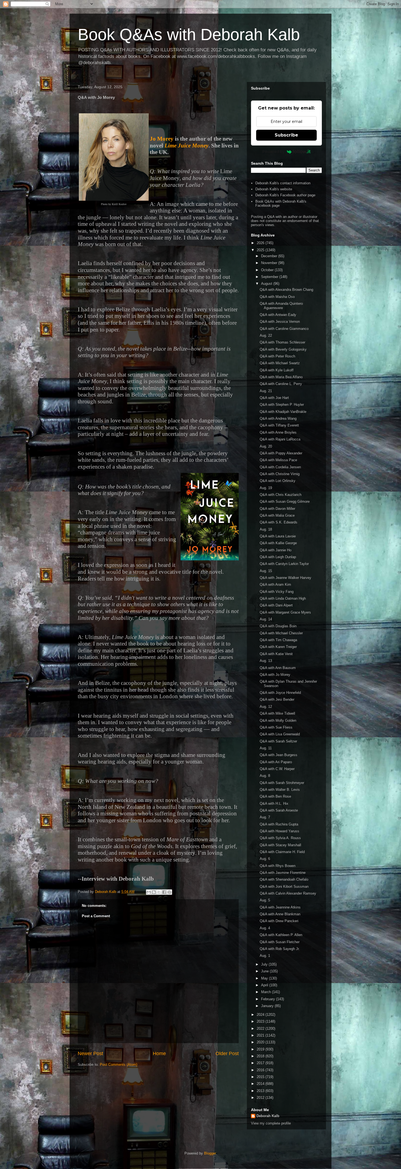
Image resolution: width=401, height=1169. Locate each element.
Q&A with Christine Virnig (280, 474)
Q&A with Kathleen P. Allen (281, 935)
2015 (261, 1077)
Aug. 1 (265, 956)
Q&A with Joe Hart (274, 398)
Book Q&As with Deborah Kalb (189, 34)
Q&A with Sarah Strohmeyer (282, 783)
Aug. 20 (266, 446)
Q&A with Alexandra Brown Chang (286, 290)
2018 (261, 1056)
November (269, 263)
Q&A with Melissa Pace (278, 460)
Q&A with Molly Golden (278, 720)
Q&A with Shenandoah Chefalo (284, 879)
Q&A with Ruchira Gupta (279, 824)
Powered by (273, 151)
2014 (261, 1084)
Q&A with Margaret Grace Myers (285, 612)
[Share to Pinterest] (169, 892)
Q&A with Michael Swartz (280, 363)
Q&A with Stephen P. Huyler (282, 405)
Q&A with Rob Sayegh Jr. (280, 949)
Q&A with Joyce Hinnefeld (280, 693)
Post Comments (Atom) (118, 1065)
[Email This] (148, 892)
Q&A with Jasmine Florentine (283, 873)
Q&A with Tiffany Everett (279, 425)
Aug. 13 (266, 661)
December (269, 256)
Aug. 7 (265, 817)
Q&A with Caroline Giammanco (284, 329)
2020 (261, 1042)
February (268, 999)
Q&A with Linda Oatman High (283, 598)
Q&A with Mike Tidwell (277, 713)
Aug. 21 (266, 391)
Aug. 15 (266, 571)
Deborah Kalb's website (273, 189)
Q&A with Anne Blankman (280, 914)
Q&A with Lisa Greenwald (280, 734)
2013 (261, 1091)
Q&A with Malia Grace (277, 515)
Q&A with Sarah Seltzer (278, 741)
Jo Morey (161, 138)
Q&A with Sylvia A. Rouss (280, 838)
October (268, 270)
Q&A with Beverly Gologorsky (283, 349)
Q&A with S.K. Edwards (278, 522)
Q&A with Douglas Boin (278, 626)
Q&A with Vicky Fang (277, 592)
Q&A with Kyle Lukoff (277, 370)
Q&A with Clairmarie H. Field (282, 852)
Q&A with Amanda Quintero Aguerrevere (281, 305)
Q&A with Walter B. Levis (280, 790)
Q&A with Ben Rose (275, 796)
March (266, 992)
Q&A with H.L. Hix (274, 803)
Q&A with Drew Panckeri (279, 921)
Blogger (210, 1153)
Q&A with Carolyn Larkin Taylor (284, 564)
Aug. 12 (266, 707)
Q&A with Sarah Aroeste (279, 810)
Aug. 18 (266, 529)
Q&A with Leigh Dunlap (278, 557)
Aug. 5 (265, 900)
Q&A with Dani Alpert (276, 605)
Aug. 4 (265, 928)
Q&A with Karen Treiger (278, 647)
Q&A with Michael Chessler (281, 633)
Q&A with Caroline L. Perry (281, 384)
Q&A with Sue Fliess (276, 727)
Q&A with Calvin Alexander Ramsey (288, 893)
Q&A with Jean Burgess (278, 755)
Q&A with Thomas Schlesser (282, 342)
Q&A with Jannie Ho (275, 550)
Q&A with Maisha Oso (277, 297)
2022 (261, 1028)
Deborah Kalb (267, 1116)
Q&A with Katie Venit (276, 654)
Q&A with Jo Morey (275, 675)
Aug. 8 (265, 776)
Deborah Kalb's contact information (282, 183)
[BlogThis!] (154, 892)
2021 (261, 1035)
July (265, 964)
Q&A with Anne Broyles (278, 432)
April (265, 985)
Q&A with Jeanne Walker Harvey (285, 578)
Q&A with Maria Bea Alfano (281, 377)
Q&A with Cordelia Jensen (280, 467)
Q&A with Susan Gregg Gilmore (285, 501)
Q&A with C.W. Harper (277, 769)
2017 (261, 1063)
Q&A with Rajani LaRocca (280, 439)
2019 (261, 1049)
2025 (261, 250)
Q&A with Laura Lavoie (278, 536)
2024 (261, 1015)
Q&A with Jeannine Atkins (280, 907)
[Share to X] (159, 892)
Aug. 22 (266, 335)
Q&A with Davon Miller (277, 509)
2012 (261, 1098)
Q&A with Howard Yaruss (279, 831)
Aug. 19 (266, 488)
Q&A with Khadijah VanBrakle (283, 412)
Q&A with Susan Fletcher (280, 942)
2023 (261, 1021)
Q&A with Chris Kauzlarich (280, 495)
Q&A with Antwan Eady (278, 315)
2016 (261, 1070)
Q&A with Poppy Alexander (281, 453)
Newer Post (90, 1053)
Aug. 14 (266, 619)
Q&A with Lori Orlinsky (277, 481)
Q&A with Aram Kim (275, 584)
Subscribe (286, 135)
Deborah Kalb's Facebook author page (285, 195)
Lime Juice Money (186, 145)
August (267, 284)
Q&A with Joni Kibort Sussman (284, 886)
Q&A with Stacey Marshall (280, 845)
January (268, 1006)
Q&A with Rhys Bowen (277, 866)
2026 (261, 243)
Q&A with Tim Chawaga (278, 640)
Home (159, 1053)
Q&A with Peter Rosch (277, 356)
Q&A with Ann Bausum (278, 668)
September (270, 277)
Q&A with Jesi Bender (277, 699)
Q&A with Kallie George (278, 543)
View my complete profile (271, 1123)
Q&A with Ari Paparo (276, 762)
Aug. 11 (266, 748)
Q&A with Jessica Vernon (280, 321)
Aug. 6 (265, 859)
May (265, 978)
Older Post (227, 1053)
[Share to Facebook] (164, 892)
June (265, 971)
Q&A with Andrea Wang (278, 418)
